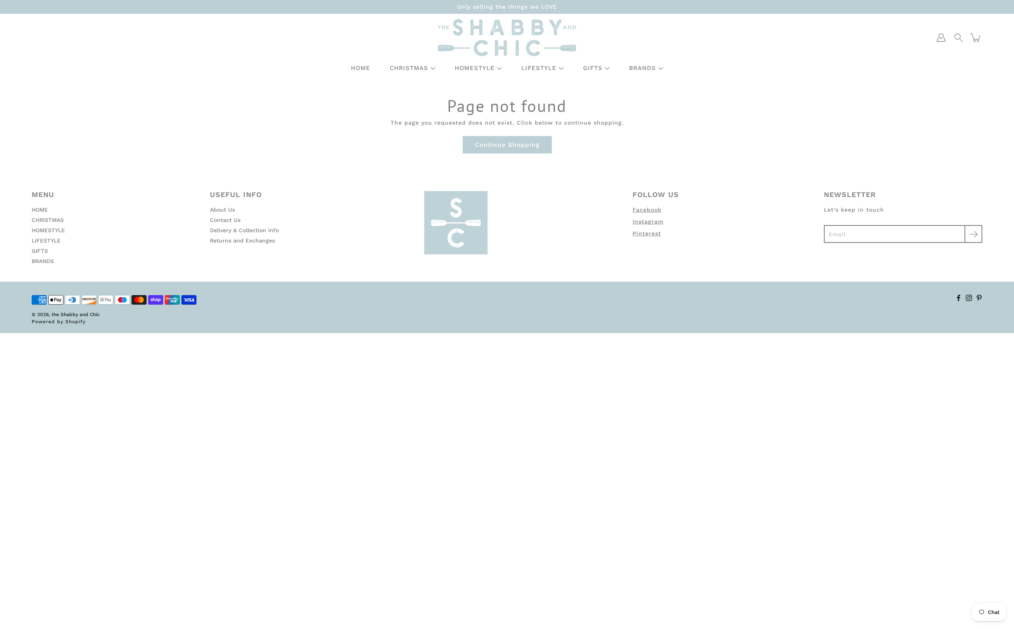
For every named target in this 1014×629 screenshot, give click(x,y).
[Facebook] (958, 298)
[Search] (958, 37)
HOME (360, 68)
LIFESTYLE (539, 68)
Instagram (648, 221)
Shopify (75, 321)
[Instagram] (969, 298)
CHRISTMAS (409, 68)
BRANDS (642, 68)
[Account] (941, 37)
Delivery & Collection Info (244, 230)
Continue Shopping (507, 144)
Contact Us (225, 220)
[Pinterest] (979, 298)
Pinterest (647, 233)
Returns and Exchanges (242, 240)
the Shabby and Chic (75, 314)
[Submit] (973, 234)
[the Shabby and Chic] (507, 37)
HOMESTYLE (475, 68)
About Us (222, 210)
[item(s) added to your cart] (976, 37)
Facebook (647, 210)
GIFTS (592, 68)
